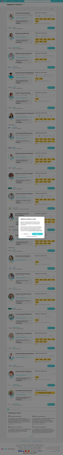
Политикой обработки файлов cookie (35, 230)
